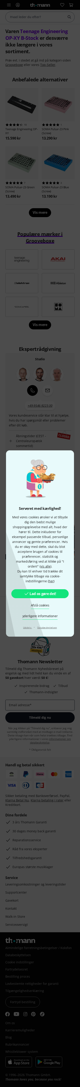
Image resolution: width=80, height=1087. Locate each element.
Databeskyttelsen (47, 627)
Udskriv (27, 627)
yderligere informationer (40, 616)
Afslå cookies (40, 605)
